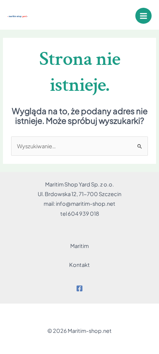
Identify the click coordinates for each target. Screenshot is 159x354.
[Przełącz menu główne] (143, 16)
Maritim (79, 245)
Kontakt (79, 264)
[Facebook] (79, 288)
